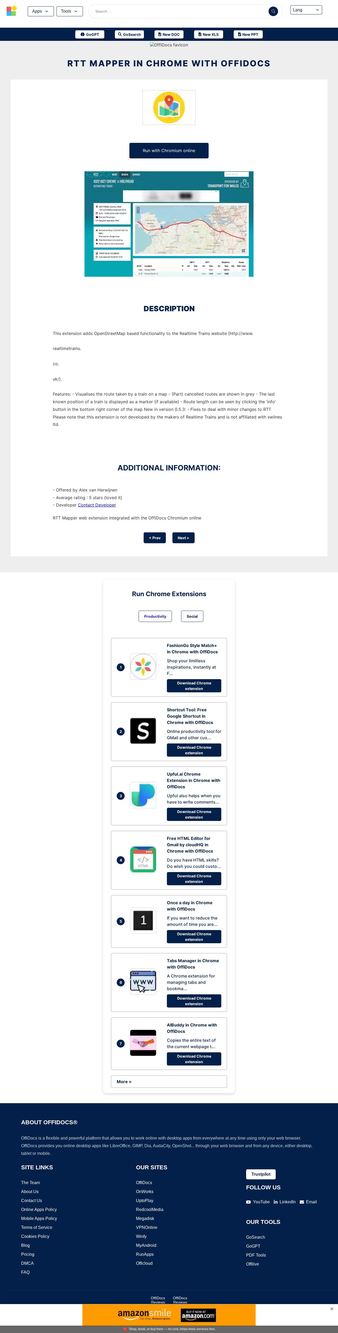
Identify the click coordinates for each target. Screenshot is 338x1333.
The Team (30, 1182)
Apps (37, 11)
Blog (25, 1245)
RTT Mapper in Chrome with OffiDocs (169, 63)
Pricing (27, 1254)
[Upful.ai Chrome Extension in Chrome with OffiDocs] (144, 806)
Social (192, 616)
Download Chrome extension (194, 686)
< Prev (155, 538)
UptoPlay (144, 1200)
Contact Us (31, 1200)
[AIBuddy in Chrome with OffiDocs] (144, 1054)
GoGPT (253, 1246)
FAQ (25, 1272)
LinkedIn (288, 1202)
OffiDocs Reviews (158, 1300)
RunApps (145, 1254)
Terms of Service (36, 1227)
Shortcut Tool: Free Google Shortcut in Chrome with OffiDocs (190, 716)
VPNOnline (146, 1227)
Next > (183, 538)
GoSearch (255, 1237)
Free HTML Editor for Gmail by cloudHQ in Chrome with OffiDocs (190, 845)
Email (311, 1202)
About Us (30, 1191)
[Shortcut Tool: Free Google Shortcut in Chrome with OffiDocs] (144, 742)
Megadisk (145, 1218)
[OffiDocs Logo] (12, 11)
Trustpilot (260, 1174)
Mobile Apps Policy (39, 1218)
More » (124, 1081)
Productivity (155, 616)
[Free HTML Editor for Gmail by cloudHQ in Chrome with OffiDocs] (144, 871)
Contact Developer (97, 505)
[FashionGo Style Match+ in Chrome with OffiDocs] (144, 678)
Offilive (252, 1264)
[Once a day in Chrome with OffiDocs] (144, 932)
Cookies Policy (35, 1236)
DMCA (27, 1263)
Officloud (144, 1263)
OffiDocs (144, 1182)
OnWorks (144, 1191)
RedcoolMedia (149, 1209)
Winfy (141, 1236)
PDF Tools (256, 1255)
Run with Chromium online (169, 150)
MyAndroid (146, 1245)
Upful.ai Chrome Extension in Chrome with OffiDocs (193, 780)
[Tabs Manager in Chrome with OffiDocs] (144, 993)
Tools (66, 11)
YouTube (261, 1202)
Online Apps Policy (39, 1209)
